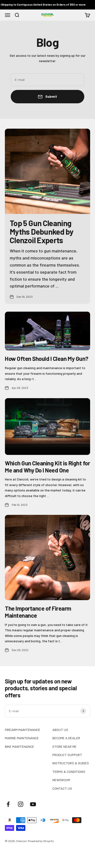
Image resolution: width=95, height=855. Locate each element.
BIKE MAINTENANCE (19, 746)
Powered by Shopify (41, 841)
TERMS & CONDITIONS (68, 771)
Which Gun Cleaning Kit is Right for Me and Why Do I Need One (47, 467)
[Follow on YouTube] (33, 804)
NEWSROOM (61, 780)
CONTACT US (62, 788)
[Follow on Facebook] (8, 804)
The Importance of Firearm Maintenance (38, 612)
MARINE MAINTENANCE (22, 738)
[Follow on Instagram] (20, 804)
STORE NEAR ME (64, 746)
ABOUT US (60, 730)
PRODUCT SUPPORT (67, 755)
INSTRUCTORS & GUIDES (70, 763)
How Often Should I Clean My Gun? (46, 358)
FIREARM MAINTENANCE (22, 730)
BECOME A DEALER (66, 738)
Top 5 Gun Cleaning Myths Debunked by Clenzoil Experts (41, 231)
